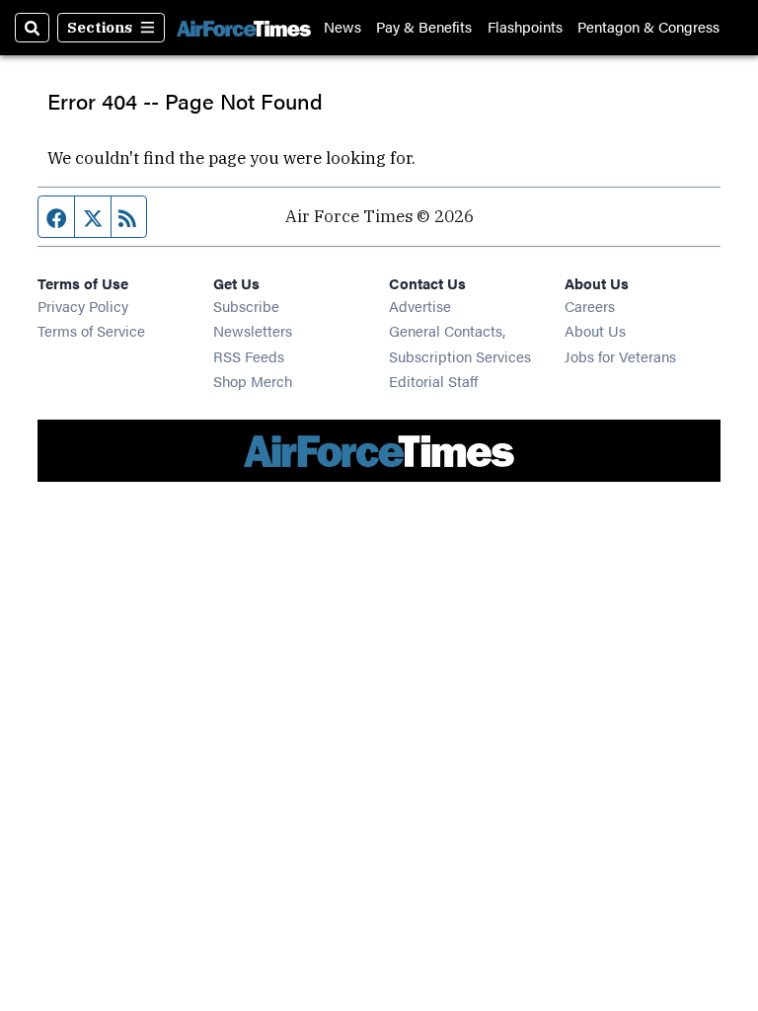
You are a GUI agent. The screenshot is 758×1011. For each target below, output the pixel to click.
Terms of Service (91, 330)
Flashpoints (525, 27)
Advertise (420, 305)
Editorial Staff (433, 380)
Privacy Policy (83, 305)
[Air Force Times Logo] (244, 28)
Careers (590, 305)
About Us (595, 330)
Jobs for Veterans (620, 356)
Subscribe (246, 305)
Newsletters (252, 330)
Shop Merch (252, 380)
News (342, 27)
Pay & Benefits (424, 27)
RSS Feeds (248, 356)
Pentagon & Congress (648, 27)
